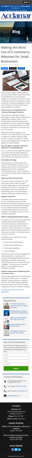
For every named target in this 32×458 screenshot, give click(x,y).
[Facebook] (12, 449)
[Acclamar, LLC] (16, 16)
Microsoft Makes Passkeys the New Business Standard (16, 436)
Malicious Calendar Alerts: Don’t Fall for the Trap (18, 318)
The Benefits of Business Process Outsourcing (18, 332)
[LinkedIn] (19, 449)
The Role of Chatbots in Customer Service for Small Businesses (18, 305)
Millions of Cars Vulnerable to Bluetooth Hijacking (16, 427)
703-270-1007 (14, 6)
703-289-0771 (16, 8)
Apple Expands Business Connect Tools (17, 325)
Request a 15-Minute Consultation (17, 10)
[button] (27, 2)
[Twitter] (16, 449)
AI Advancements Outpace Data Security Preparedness (19, 312)
